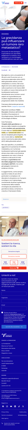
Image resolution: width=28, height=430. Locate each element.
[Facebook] (3, 406)
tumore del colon (14, 132)
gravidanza (5, 33)
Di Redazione (5, 67)
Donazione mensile (14, 256)
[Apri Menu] (25, 3)
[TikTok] (19, 406)
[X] (23, 406)
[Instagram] (7, 406)
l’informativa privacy (16, 314)
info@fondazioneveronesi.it (12, 398)
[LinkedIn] (15, 406)
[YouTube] (11, 406)
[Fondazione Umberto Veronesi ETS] (5, 3)
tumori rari (18, 137)
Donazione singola (14, 251)
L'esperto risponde (18, 106)
